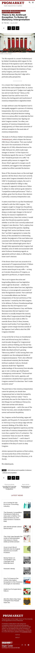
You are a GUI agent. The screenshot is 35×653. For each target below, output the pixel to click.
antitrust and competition (10, 472)
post (7, 139)
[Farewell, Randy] (27, 570)
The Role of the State (18, 10)
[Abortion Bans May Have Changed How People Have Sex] (27, 601)
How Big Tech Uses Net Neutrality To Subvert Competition (9, 488)
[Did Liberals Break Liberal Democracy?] (27, 529)
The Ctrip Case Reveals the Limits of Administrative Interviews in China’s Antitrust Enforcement (13, 539)
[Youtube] (28, 645)
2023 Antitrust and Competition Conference (19, 470)
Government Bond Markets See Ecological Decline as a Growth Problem (12, 549)
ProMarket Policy (26, 631)
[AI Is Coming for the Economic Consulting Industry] (27, 504)
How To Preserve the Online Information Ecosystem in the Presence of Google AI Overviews (13, 581)
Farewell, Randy (9, 568)
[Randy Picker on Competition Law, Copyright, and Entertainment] (27, 560)
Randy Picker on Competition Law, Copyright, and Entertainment (10, 560)
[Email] (17, 28)
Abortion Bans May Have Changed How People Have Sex (12, 600)
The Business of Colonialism (25, 487)
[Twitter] (13, 28)
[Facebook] (9, 28)
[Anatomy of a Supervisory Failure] (27, 591)
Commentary (6, 10)
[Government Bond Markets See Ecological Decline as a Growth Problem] (27, 549)
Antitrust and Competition (11, 12)
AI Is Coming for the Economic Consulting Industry (11, 504)
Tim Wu (6, 23)
